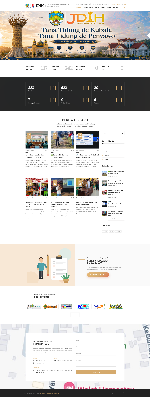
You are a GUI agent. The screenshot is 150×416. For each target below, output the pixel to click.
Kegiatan (107, 155)
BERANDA (78, 7)
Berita (32, 150)
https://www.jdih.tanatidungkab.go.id (49, 393)
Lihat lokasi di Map (40, 372)
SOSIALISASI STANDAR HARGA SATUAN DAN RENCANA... (60, 204)
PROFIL (109, 7)
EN (125, 4)
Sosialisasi (118, 231)
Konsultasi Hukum (115, 4)
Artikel (106, 159)
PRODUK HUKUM (88, 7)
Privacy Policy (112, 393)
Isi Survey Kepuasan (99, 274)
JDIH (52, 5)
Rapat (111, 231)
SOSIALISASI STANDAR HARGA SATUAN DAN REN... (115, 213)
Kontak (105, 393)
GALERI (103, 7)
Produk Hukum (96, 393)
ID (122, 4)
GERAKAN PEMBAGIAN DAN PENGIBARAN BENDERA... (115, 192)
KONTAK (115, 7)
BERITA (97, 7)
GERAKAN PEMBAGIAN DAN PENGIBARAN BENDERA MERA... (36, 204)
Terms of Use (122, 393)
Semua (106, 148)
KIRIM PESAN (96, 372)
